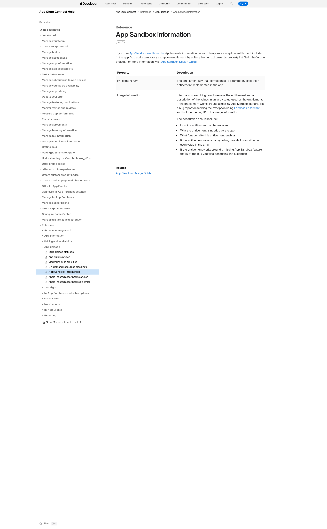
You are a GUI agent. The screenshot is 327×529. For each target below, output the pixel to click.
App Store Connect (126, 12)
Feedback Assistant (247, 108)
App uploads (162, 12)
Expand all (45, 22)
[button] (231, 3)
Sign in (243, 3)
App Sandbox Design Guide (179, 61)
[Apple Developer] (89, 3)
